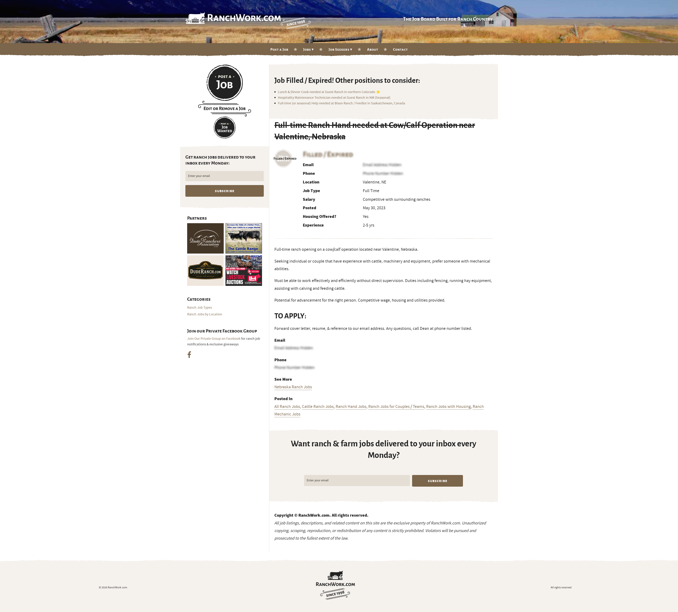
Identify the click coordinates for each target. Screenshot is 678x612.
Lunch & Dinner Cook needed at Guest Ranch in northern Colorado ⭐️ (329, 92)
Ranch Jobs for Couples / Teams (396, 406)
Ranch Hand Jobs (351, 406)
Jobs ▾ (308, 49)
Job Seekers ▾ (340, 49)
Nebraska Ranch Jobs (293, 387)
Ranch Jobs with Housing (448, 406)
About (372, 49)
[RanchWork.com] (335, 585)
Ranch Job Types (199, 307)
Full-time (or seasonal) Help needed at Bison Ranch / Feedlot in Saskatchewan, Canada (341, 103)
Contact (400, 49)
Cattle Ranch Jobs (318, 406)
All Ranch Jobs (287, 406)
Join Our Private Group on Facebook (213, 338)
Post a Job (279, 49)
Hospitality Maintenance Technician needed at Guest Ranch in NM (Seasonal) (334, 97)
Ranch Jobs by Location (204, 314)
